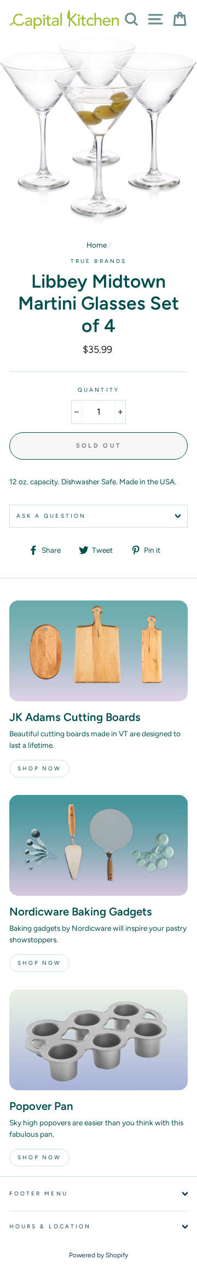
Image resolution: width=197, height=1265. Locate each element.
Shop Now (39, 768)
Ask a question (51, 515)
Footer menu (38, 1193)
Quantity (98, 389)
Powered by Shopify (98, 1255)
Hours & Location (50, 1226)
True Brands (98, 261)
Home (96, 245)
